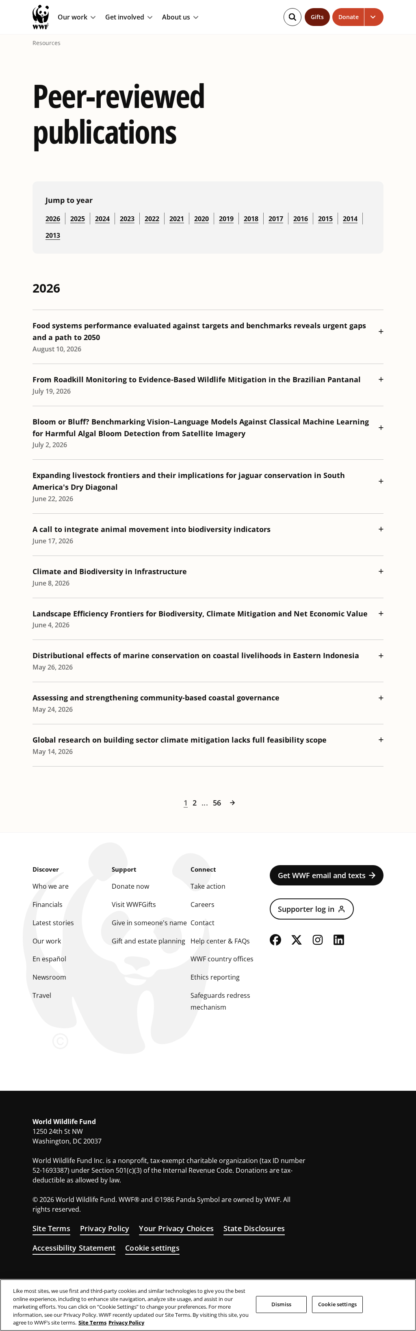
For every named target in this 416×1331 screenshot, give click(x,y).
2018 (251, 218)
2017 (276, 218)
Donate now (130, 886)
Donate (348, 17)
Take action (208, 886)
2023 (127, 218)
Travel (41, 995)
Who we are (50, 886)
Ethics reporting (215, 977)
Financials (47, 904)
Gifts (317, 17)
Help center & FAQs (220, 941)
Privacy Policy (105, 1228)
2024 (102, 218)
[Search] (292, 17)
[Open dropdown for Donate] (374, 17)
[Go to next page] (232, 802)
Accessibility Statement (73, 1248)
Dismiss (281, 1304)
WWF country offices (222, 958)
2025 (77, 218)
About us (176, 17)
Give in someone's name (149, 922)
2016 (300, 218)
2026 (53, 218)
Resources (46, 43)
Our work (72, 17)
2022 (152, 218)
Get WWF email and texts (322, 875)
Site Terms (51, 1228)
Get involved (124, 17)
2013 (53, 235)
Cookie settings (152, 1247)
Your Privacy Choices (176, 1228)
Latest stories (53, 922)
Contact (202, 922)
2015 (325, 218)
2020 (201, 218)
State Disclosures (254, 1228)
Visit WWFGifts (134, 904)
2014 (350, 218)
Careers (202, 904)
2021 (176, 218)
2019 (226, 218)
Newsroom (49, 977)
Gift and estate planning (148, 941)
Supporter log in (306, 909)
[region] (208, 1305)
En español (49, 958)
